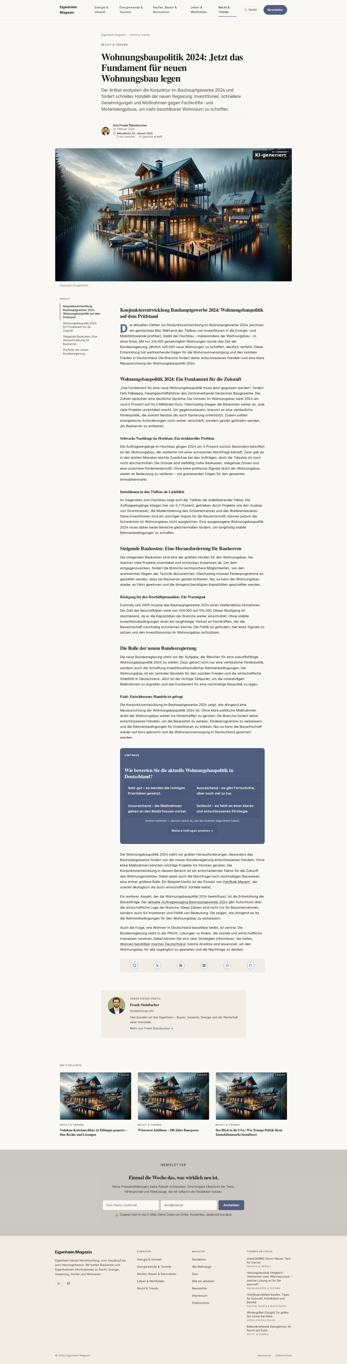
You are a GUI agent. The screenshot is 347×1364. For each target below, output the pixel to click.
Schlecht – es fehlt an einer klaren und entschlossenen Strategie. (225, 808)
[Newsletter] (68, 1283)
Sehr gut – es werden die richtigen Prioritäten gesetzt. (156, 790)
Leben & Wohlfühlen (199, 10)
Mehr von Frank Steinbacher (150, 1028)
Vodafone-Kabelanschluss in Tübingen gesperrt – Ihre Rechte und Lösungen (93, 1132)
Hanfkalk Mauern (236, 882)
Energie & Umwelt (101, 10)
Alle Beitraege (201, 1267)
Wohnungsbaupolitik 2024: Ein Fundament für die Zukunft (80, 327)
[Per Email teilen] (227, 965)
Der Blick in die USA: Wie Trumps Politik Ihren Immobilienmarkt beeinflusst (249, 1132)
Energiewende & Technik (131, 10)
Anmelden (231, 1205)
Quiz (195, 1274)
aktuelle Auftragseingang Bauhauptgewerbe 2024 (188, 902)
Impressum (199, 1295)
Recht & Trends (224, 10)
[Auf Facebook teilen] (180, 965)
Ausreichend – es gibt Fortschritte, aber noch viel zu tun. (226, 790)
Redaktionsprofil (142, 1011)
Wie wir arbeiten (203, 1281)
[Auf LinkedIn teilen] (204, 965)
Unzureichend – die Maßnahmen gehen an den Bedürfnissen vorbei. (157, 808)
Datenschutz (200, 1303)
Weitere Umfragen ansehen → (192, 830)
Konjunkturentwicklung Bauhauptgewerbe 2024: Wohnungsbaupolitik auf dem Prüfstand (81, 312)
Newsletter (275, 9)
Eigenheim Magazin (68, 9)
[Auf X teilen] (157, 965)
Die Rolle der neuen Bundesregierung (75, 351)
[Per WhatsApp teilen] (134, 965)
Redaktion (199, 1259)
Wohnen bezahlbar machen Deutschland (152, 944)
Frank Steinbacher (133, 125)
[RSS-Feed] (58, 1283)
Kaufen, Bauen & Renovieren (165, 10)
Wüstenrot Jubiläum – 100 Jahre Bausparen (168, 1130)
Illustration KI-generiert (74, 285)
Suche (253, 9)
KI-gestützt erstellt (150, 136)
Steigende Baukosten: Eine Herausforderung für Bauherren (80, 340)
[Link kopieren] (250, 965)
